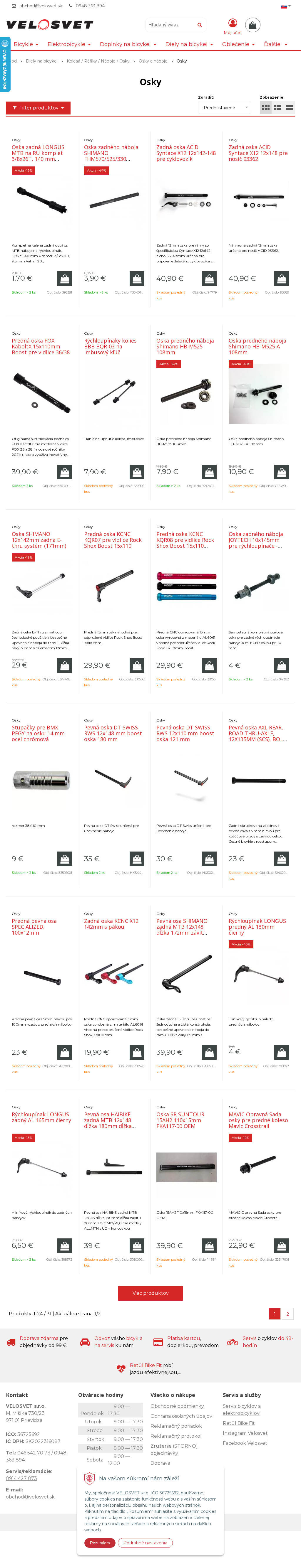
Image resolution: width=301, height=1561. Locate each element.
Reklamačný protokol (176, 1436)
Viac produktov (151, 1293)
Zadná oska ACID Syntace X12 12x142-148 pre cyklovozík (186, 153)
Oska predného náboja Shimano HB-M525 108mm (185, 346)
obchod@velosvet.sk (40, 6)
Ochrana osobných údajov (181, 1416)
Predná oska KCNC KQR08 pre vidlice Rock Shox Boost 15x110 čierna (185, 542)
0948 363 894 (90, 6)
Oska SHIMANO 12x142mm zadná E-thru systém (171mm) (39, 539)
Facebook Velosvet (245, 1443)
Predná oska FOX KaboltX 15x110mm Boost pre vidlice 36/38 (41, 346)
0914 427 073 (21, 1478)
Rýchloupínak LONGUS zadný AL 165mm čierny (41, 1117)
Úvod (11, 61)
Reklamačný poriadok (176, 1426)
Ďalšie (273, 44)
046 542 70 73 (33, 1453)
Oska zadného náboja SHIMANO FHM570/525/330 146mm (111, 156)
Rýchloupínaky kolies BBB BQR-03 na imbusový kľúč (110, 346)
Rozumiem (100, 1542)
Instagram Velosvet (245, 1433)
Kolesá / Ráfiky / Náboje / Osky (98, 61)
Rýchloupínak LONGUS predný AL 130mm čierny (257, 926)
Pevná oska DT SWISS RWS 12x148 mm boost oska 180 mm (113, 733)
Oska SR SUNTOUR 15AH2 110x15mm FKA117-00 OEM (180, 1120)
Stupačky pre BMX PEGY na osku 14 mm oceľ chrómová (38, 733)
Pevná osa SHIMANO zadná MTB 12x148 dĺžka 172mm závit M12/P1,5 (182, 929)
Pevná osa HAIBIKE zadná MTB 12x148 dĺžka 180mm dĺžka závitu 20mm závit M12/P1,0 (108, 1126)
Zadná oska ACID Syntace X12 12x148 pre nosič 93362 (258, 153)
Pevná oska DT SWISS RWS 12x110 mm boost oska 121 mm (185, 733)
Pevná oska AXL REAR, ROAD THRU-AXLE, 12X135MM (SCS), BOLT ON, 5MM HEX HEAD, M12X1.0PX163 (258, 739)
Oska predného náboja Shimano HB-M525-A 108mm (257, 346)
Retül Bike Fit (239, 1423)
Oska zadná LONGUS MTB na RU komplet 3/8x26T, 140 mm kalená (38, 156)
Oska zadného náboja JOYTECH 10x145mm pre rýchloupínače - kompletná (256, 542)
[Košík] (252, 25)
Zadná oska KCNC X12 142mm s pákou (111, 923)
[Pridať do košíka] (64, 278)
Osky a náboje (153, 61)
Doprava (160, 1463)
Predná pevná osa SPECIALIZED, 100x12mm (34, 926)
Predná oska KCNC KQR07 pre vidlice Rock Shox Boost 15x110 (113, 539)
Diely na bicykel (42, 61)
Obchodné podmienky (177, 1406)
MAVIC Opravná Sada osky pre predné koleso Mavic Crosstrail (258, 1120)
